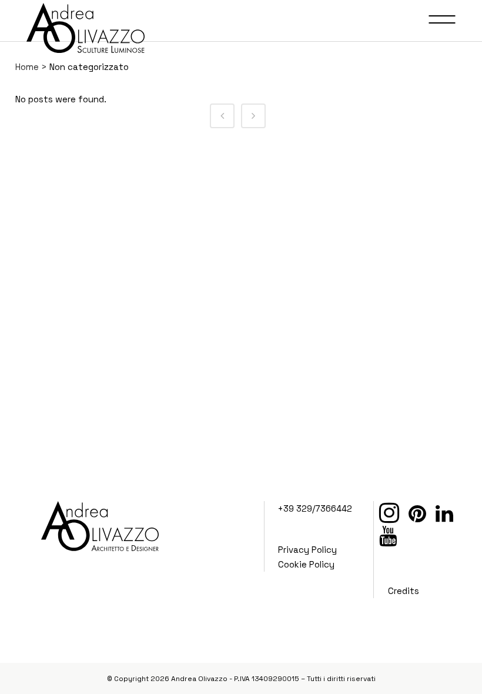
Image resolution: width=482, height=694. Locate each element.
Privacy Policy (307, 549)
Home (27, 66)
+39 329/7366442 (315, 508)
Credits (403, 590)
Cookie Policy (306, 564)
